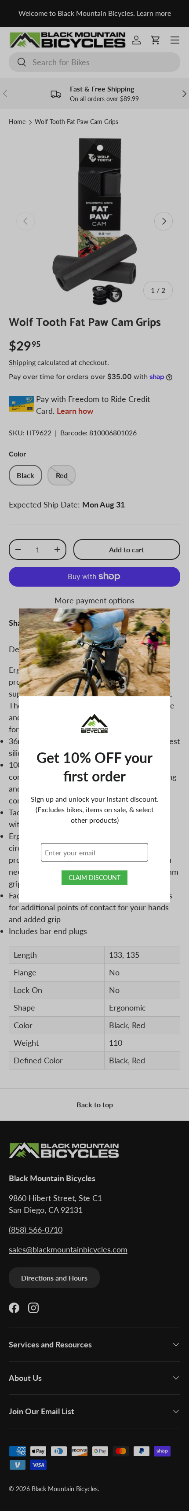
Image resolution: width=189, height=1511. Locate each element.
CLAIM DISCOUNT (94, 878)
